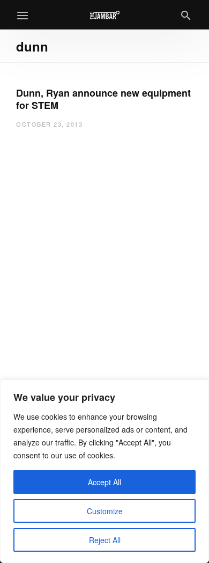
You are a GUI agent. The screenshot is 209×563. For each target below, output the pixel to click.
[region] (104, 471)
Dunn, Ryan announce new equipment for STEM (103, 99)
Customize (105, 511)
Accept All (104, 482)
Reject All (105, 540)
